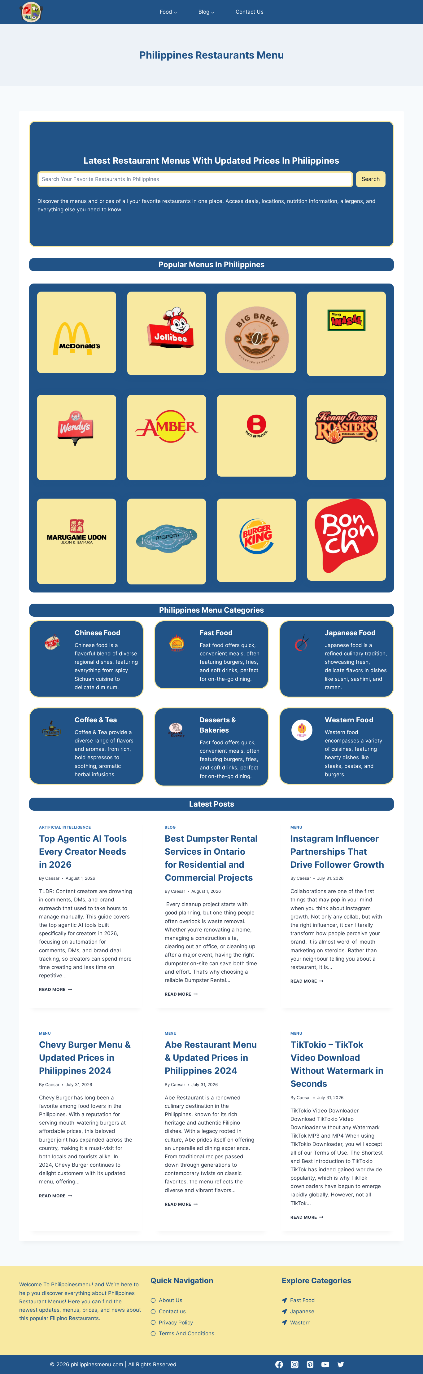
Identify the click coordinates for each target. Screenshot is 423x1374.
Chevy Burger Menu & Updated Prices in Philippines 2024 (85, 1057)
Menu (296, 827)
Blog (170, 827)
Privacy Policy (176, 1322)
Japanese (302, 1311)
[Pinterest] (310, 1364)
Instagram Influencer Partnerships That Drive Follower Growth (337, 851)
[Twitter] (340, 1364)
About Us (170, 1300)
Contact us (172, 1311)
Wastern (300, 1322)
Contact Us (250, 12)
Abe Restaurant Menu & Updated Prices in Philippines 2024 (211, 1057)
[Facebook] (279, 1364)
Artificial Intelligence (65, 827)
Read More (55, 989)
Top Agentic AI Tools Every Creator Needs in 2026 (83, 851)
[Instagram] (295, 1364)
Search (371, 179)
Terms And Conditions (186, 1333)
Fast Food (302, 1300)
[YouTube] (325, 1364)
